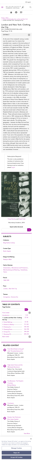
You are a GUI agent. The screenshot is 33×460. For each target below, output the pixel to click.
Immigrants (6, 297)
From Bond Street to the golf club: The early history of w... (16, 350)
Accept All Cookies (17, 457)
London (5, 288)
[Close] (31, 439)
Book (7, 17)
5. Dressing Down (7, 329)
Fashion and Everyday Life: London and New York (15, 19)
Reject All (17, 452)
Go (29, 230)
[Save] (11, 12)
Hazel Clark (22, 219)
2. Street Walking (7, 322)
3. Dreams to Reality (8, 324)
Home (2, 17)
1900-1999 (6, 280)
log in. (13, 167)
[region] (16, 448)
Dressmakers (6, 268)
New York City (13, 288)
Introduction (5, 315)
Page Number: (6, 307)
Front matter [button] (5, 312)
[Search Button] (30, 7)
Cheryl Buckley (12, 219)
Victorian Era (14, 297)
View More (27, 433)
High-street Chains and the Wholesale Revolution (15, 366)
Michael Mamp (11, 385)
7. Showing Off (6, 334)
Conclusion (11, 403)
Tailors (5, 272)
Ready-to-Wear (7, 259)
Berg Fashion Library (9, 243)
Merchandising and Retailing (11, 270)
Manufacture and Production (20, 268)
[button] (16, 12)
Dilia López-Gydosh (12, 419)
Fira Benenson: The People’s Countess (15, 382)
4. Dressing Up (6, 327)
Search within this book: (16, 227)
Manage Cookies (16, 448)
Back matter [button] (5, 336)
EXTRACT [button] (6, 34)
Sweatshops (24, 270)
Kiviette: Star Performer (14, 417)
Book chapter (7, 251)
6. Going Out (6, 331)
